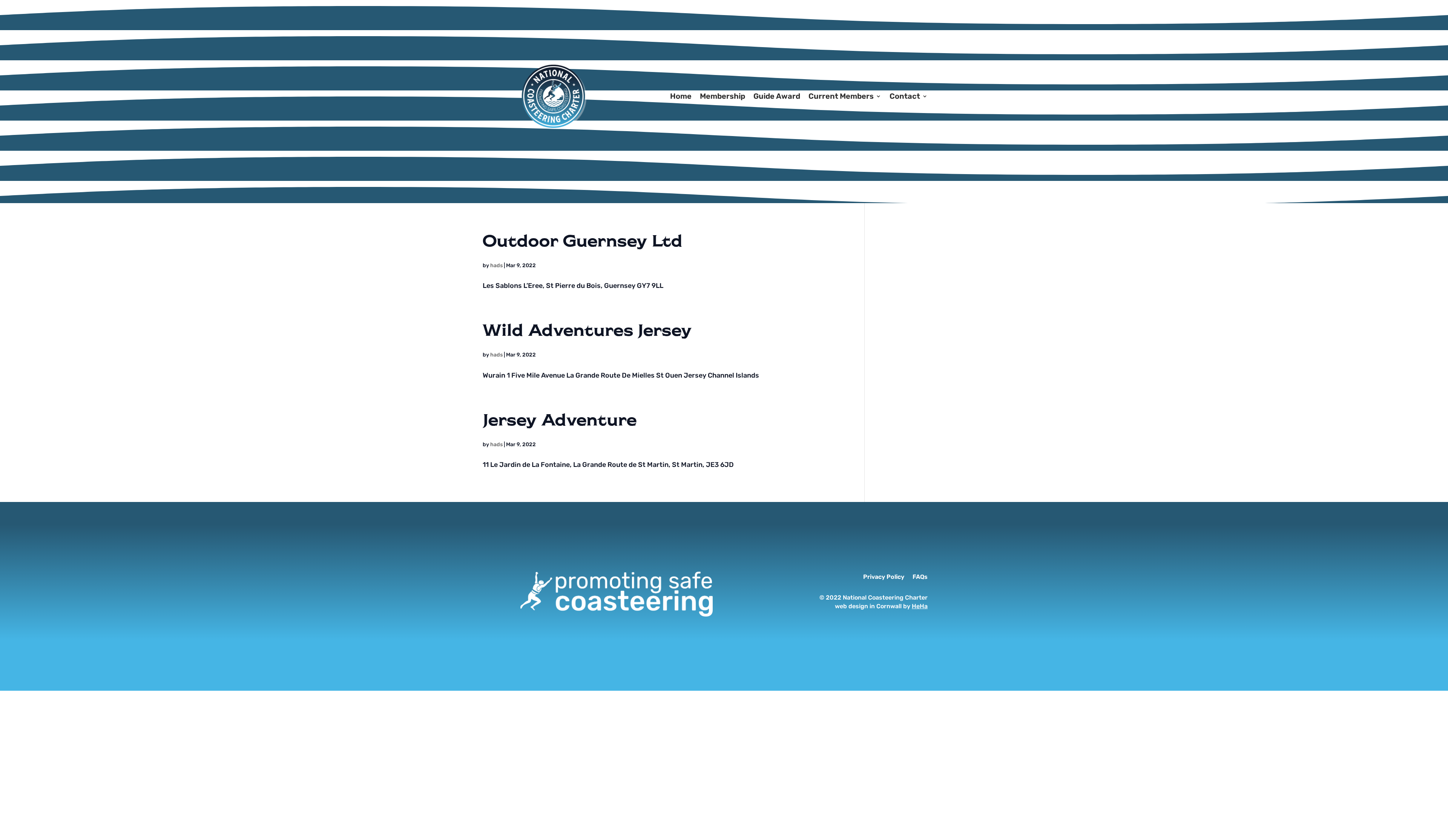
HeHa (920, 606)
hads (496, 265)
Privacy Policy (883, 577)
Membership (722, 96)
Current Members (841, 96)
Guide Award (776, 96)
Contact (905, 96)
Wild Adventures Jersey (587, 329)
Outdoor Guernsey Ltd (583, 240)
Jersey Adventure (560, 419)
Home (681, 96)
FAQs (920, 577)
